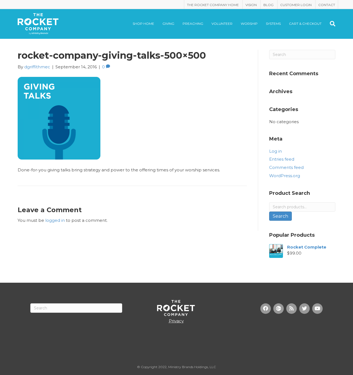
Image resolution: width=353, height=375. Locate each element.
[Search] (330, 23)
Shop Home (143, 23)
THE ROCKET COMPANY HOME (213, 5)
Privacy (176, 320)
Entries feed (281, 159)
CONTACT (326, 5)
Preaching (193, 23)
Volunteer (222, 23)
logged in (55, 220)
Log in (275, 151)
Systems (273, 23)
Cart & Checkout (305, 23)
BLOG (268, 5)
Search (280, 216)
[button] (265, 308)
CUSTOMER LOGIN (296, 5)
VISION (251, 5)
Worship (249, 23)
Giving (168, 23)
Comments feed (286, 167)
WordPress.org (284, 175)
